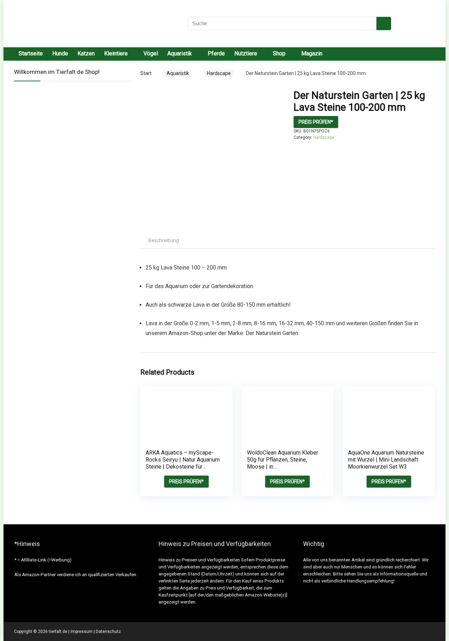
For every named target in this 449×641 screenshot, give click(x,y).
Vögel (150, 53)
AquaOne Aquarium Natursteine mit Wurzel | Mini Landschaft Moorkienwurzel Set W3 (386, 459)
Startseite (31, 53)
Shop (279, 53)
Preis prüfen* (316, 122)
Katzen (86, 53)
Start (146, 73)
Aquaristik (178, 73)
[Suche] (383, 23)
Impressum (82, 631)
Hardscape (219, 73)
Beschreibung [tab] (163, 240)
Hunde (60, 53)
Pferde (216, 53)
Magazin (311, 53)
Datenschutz (108, 631)
